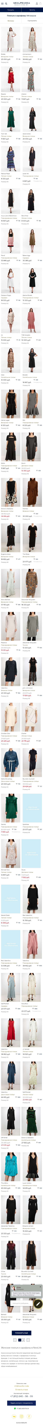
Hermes (25, 509)
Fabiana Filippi (6, 295)
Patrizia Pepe (5, 174)
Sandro (3, 824)
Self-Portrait (5, 1004)
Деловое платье (27, 466)
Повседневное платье (31, 176)
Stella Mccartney (6, 779)
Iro (2, 335)
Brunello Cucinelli (29, 779)
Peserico (4, 643)
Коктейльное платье (8, 377)
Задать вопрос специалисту (21, 1403)
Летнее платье (28, 57)
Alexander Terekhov (8, 1226)
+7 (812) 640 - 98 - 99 (21, 1396)
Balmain (3, 1314)
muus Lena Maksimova (8, 216)
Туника (25, 645)
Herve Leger (5, 420)
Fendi (3, 255)
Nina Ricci (25, 1004)
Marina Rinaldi (27, 295)
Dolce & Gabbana (7, 509)
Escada (25, 375)
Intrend (24, 94)
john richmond (27, 688)
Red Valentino (27, 915)
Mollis (3, 463)
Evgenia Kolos (5, 554)
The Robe (26, 554)
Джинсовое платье (8, 781)
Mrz (24, 420)
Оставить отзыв (21, 1389)
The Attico (4, 1183)
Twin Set (4, 134)
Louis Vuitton (27, 1183)
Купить (32, 10)
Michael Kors (5, 870)
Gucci (23, 463)
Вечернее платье (7, 57)
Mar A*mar (25, 216)
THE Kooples (26, 335)
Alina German (5, 600)
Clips (2, 375)
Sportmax (26, 824)
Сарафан (26, 258)
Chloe (3, 1271)
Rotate (3, 54)
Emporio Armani (28, 1226)
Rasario (3, 94)
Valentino (4, 688)
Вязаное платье (28, 511)
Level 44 (26, 174)
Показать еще (21, 1333)
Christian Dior (5, 733)
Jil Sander (26, 1049)
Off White (4, 1138)
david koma (26, 134)
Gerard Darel (5, 915)
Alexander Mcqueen (28, 600)
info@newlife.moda (21, 1386)
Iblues (23, 870)
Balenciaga (26, 255)
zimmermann (27, 54)
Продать (10, 10)
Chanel (24, 733)
